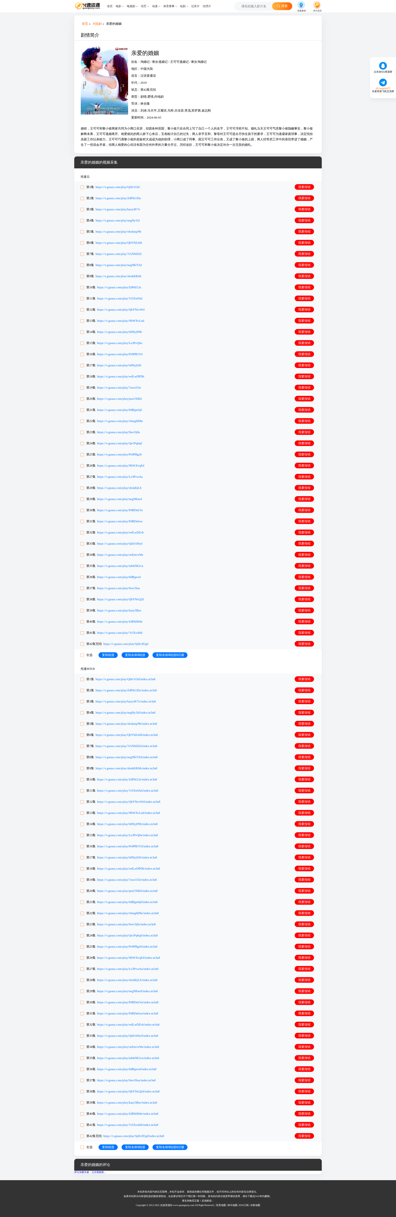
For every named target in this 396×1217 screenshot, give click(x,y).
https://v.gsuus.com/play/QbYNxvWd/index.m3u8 (128, 801)
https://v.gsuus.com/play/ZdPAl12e (119, 287)
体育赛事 (168, 6)
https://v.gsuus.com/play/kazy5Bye (119, 610)
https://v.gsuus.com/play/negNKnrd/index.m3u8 (127, 991)
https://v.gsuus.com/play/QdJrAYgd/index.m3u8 (133, 1136)
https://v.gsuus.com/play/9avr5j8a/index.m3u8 (126, 924)
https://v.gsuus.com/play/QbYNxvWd (120, 309)
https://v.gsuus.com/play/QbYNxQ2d (120, 599)
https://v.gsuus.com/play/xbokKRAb (118, 276)
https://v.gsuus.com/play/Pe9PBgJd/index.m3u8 (127, 946)
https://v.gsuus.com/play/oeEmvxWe (120, 554)
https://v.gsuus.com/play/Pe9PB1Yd (119, 354)
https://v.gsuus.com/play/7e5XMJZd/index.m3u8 (126, 746)
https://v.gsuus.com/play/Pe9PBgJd (119, 454)
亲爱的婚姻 (114, 23)
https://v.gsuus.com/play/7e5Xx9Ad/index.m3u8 (127, 790)
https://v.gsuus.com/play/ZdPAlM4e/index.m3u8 (127, 1113)
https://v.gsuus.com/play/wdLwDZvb (120, 532)
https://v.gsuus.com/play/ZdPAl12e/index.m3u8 (127, 779)
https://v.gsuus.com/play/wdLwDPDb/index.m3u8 (128, 868)
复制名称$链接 (135, 655)
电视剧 (131, 6)
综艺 (143, 6)
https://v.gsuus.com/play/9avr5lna (118, 588)
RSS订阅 (244, 1205)
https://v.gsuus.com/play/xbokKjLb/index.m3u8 (127, 980)
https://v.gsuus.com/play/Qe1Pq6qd (119, 443)
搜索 (284, 6)
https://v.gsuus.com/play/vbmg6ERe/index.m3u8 (128, 913)
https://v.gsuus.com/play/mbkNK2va (120, 565)
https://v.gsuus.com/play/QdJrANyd (119, 543)
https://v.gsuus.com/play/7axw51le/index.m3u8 (127, 879)
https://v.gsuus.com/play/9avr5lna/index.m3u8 (126, 1080)
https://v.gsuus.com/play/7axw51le (119, 387)
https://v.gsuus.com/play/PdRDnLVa (120, 510)
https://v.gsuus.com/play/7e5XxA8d (119, 632)
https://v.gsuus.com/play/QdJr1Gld (118, 187)
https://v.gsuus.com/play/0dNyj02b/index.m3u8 (127, 857)
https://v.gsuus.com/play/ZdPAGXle (118, 198)
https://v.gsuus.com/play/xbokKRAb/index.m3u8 (126, 768)
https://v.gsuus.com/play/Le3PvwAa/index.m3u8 (127, 968)
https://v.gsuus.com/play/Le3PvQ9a (119, 343)
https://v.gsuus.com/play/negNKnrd (119, 499)
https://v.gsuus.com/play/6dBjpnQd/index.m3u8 (127, 902)
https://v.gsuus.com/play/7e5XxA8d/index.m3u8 (127, 1124)
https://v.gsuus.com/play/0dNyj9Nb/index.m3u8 (127, 824)
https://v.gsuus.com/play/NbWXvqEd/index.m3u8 (128, 957)
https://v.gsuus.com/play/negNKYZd (119, 265)
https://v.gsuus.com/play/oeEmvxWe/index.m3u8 (128, 1046)
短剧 (183, 6)
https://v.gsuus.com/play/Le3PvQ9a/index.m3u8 (127, 835)
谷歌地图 (255, 1205)
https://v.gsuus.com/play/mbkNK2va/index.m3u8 (128, 1058)
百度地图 (221, 1205)
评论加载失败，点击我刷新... (90, 1172)
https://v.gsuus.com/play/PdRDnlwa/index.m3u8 (127, 1013)
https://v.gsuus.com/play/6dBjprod (119, 577)
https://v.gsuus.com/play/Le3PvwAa (120, 476)
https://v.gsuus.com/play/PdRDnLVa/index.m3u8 (127, 1002)
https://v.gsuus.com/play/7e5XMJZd (118, 254)
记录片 (195, 6)
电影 (118, 6)
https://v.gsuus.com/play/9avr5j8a (118, 432)
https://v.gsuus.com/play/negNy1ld (118, 220)
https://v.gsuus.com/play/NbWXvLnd (120, 320)
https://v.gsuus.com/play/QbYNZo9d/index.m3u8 (127, 734)
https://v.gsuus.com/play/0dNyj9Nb (119, 331)
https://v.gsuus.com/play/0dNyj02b (119, 365)
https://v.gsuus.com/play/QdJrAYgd (125, 643)
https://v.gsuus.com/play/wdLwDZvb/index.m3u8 (128, 1024)
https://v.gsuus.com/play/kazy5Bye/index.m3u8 (127, 1102)
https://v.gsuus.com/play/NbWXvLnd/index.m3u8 (128, 812)
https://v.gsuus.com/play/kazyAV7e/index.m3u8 (126, 701)
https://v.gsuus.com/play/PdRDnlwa (119, 521)
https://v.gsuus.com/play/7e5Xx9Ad (119, 298)
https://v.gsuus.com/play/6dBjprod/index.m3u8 (126, 1069)
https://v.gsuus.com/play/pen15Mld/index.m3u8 (127, 890)
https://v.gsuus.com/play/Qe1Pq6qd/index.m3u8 (127, 935)
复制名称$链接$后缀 (170, 655)
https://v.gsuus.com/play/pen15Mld (119, 398)
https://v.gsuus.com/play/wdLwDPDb (120, 376)
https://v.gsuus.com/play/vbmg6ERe (120, 421)
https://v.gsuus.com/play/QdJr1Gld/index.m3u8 (125, 679)
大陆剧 (97, 23)
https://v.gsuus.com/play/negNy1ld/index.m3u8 (125, 712)
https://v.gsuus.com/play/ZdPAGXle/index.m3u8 (126, 690)
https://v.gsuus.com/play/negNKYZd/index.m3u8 (126, 757)
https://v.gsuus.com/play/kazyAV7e (118, 209)
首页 (110, 6)
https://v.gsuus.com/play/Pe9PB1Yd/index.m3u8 (127, 846)
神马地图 (232, 1205)
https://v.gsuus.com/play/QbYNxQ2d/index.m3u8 (128, 1091)
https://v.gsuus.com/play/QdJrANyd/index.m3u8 (127, 1035)
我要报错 (304, 187)
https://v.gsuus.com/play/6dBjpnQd (119, 409)
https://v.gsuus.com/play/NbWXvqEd (120, 465)
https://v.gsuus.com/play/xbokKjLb (119, 487)
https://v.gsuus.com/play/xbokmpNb (118, 231)
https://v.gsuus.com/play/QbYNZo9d (119, 242)
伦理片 (207, 6)
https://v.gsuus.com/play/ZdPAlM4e (119, 621)
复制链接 (108, 655)
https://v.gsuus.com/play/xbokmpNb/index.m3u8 (126, 723)
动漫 (155, 6)
